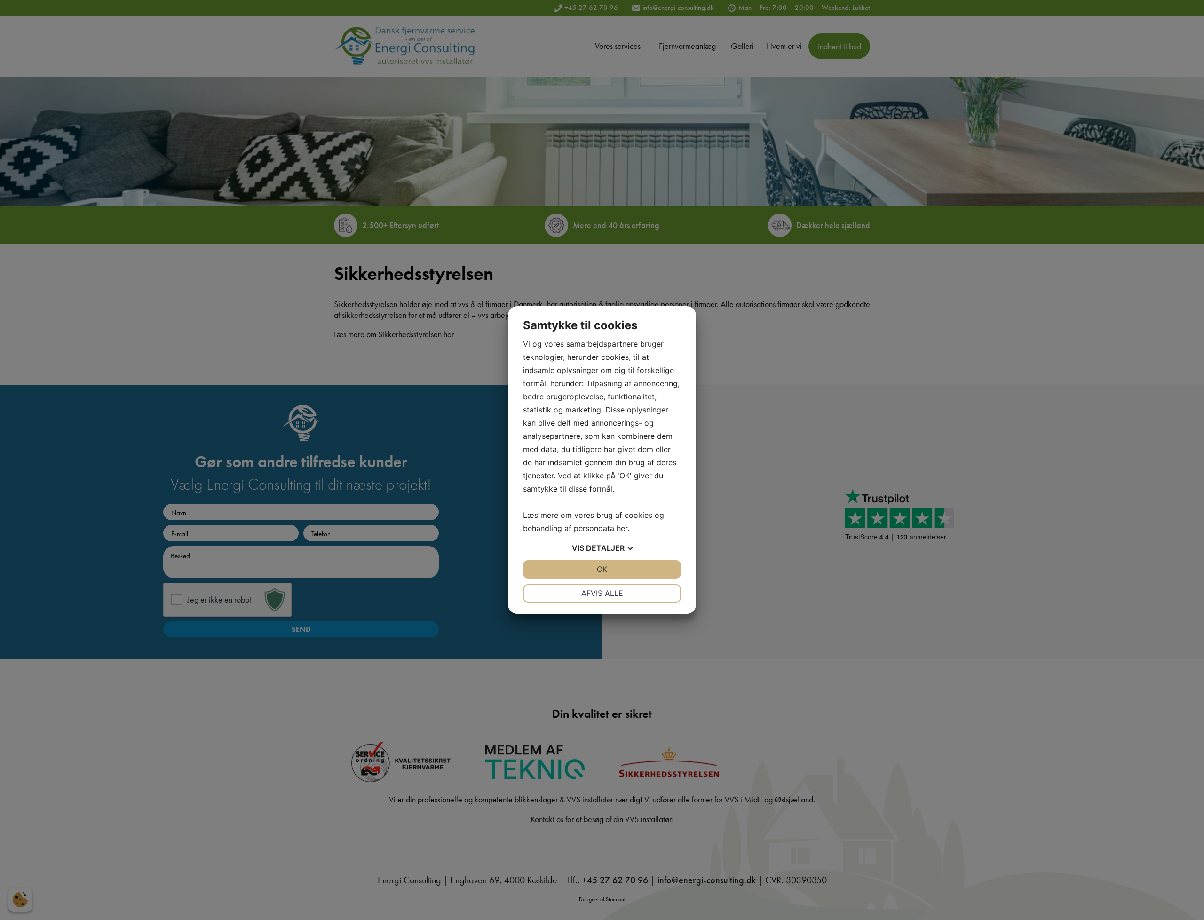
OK (602, 569)
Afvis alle (602, 593)
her (622, 528)
